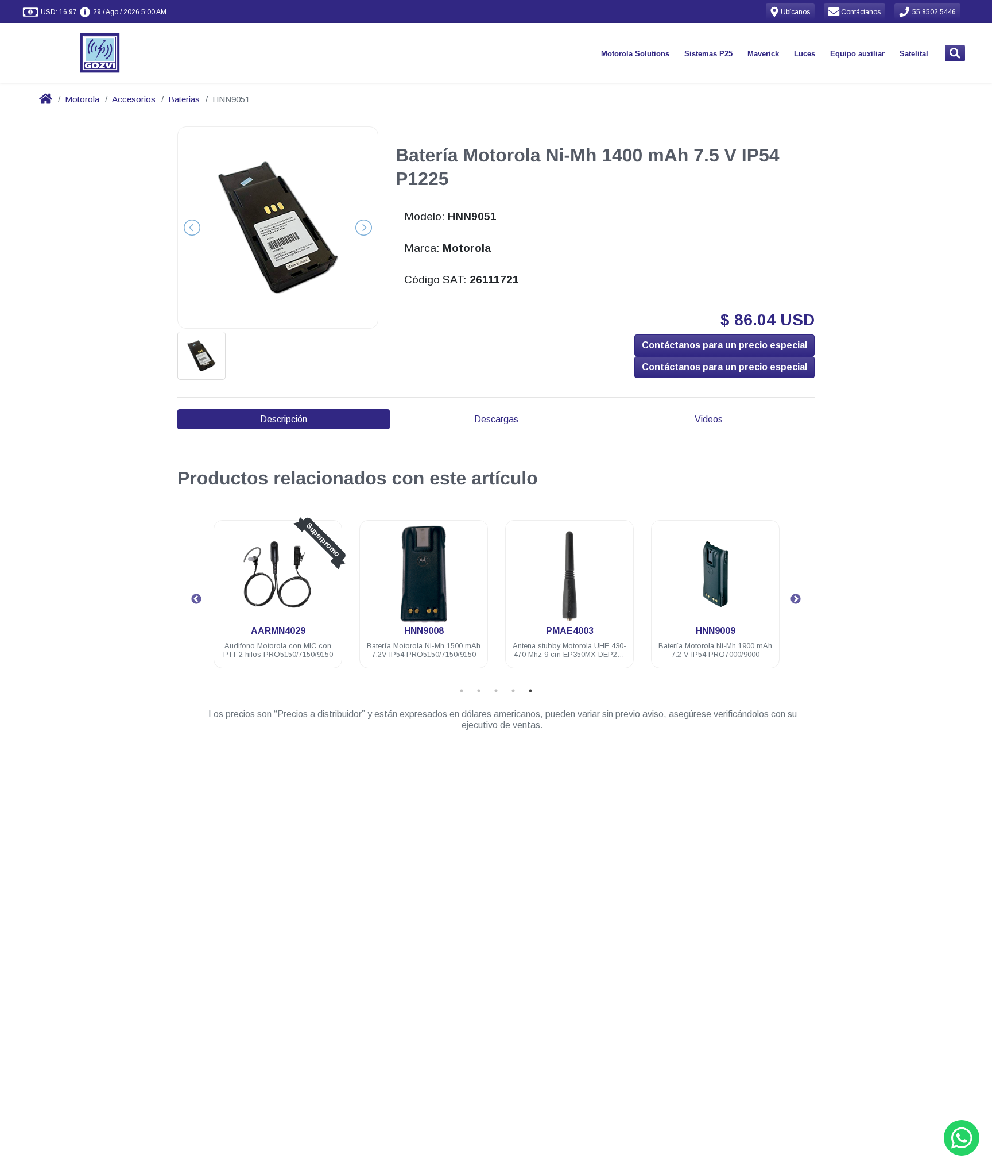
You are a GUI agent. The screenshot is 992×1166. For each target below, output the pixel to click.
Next (795, 599)
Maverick (763, 53)
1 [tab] (461, 690)
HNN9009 (715, 631)
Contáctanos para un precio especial (724, 345)
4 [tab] (513, 690)
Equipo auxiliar (857, 53)
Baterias (184, 99)
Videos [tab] (709, 419)
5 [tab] (530, 690)
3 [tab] (496, 690)
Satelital (914, 53)
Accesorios (134, 99)
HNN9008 (424, 631)
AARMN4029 (278, 631)
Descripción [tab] (283, 419)
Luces (804, 53)
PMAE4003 (570, 631)
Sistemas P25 (708, 53)
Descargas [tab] (496, 419)
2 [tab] (479, 690)
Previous (196, 599)
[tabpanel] (278, 601)
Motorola (82, 99)
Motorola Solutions (635, 53)
